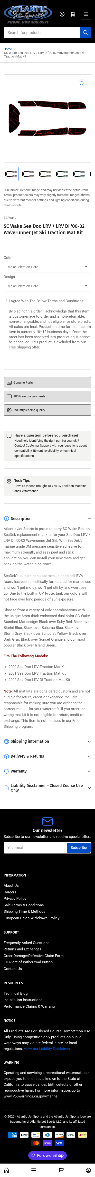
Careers (10, 892)
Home (8, 49)
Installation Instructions (23, 1000)
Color (8, 257)
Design (9, 277)
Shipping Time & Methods (24, 911)
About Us (11, 885)
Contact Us (13, 969)
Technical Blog (16, 993)
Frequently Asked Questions (26, 943)
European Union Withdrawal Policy (31, 918)
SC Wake (10, 217)
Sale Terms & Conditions (24, 905)
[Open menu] (86, 14)
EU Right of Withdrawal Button (28, 962)
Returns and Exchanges (22, 949)
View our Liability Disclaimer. (47, 1049)
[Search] (85, 32)
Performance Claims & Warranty (30, 1006)
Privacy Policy (15, 898)
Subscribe (79, 847)
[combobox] (47, 32)
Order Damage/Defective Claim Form (34, 956)
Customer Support (38, 445)
